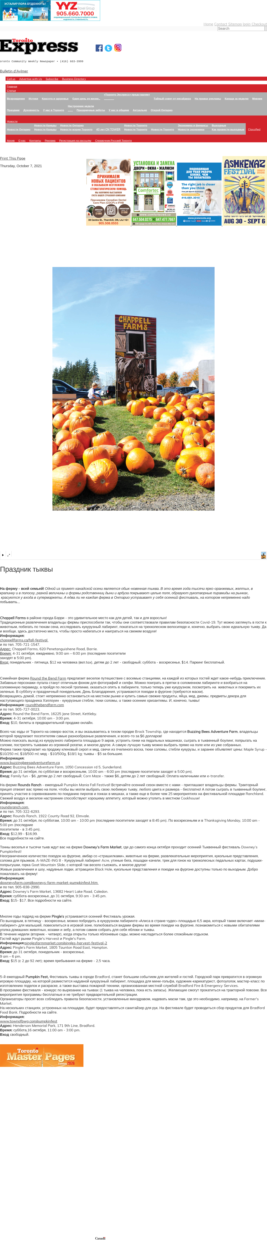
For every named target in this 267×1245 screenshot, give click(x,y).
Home (208, 24)
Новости (12, 121)
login (247, 24)
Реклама (50, 140)
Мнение (257, 98)
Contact (220, 24)
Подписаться (11, 1169)
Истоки (33, 98)
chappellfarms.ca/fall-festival (24, 640)
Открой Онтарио (162, 110)
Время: (6, 653)
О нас (22, 140)
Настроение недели (81, 106)
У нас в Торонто (53, 110)
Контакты (35, 140)
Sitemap (235, 24)
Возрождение (16, 98)
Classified (254, 129)
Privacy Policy (16, 1243)
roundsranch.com (14, 807)
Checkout (259, 24)
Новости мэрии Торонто (76, 129)
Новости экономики (191, 129)
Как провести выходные (228, 129)
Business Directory (74, 79)
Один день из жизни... (86, 98)
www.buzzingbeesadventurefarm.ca (30, 762)
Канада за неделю (237, 98)
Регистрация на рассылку (75, 140)
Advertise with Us (30, 79)
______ (109, 98)
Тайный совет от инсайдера (172, 98)
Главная (12, 86)
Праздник (13, 110)
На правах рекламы (208, 98)
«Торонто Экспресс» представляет (127, 94)
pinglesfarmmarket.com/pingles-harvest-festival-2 (65, 943)
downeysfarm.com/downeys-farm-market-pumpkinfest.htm (49, 882)
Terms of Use (4, 1243)
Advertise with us (14, 1218)
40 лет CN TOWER (108, 129)
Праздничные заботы (91, 110)
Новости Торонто (135, 125)
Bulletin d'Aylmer (14, 71)
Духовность (31, 110)
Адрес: (5, 649)
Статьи (11, 90)
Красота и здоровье (55, 98)
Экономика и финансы (193, 125)
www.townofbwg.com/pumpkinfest (28, 1021)
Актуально (140, 110)
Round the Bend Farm (48, 678)
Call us (11, 79)
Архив (11, 140)
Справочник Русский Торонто (113, 140)
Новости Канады (45, 125)
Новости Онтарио (18, 129)
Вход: (4, 662)
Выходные (219, 125)
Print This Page (12, 158)
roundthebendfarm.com (44, 705)
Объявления (10, 1182)
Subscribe (52, 79)
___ (70, 110)
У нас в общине (119, 110)
